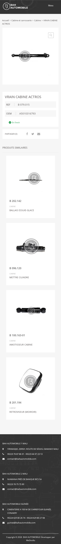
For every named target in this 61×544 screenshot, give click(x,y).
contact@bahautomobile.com (21, 458)
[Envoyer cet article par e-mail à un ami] (38, 134)
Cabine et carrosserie (21, 20)
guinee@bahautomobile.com (21, 522)
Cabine (37, 20)
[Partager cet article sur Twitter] (32, 134)
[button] (50, 6)
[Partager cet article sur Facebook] (26, 134)
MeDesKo (30, 540)
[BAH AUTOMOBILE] (15, 9)
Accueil (5, 20)
